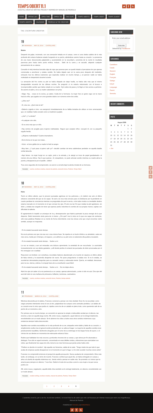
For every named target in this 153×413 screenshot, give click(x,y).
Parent (112, 90)
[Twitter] (150, 168)
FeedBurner (126, 48)
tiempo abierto (65, 278)
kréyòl (112, 84)
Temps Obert (77, 169)
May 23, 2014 (38, 45)
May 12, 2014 (38, 187)
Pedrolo (70, 169)
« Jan (111, 148)
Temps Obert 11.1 (32, 6)
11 (22, 292)
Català (112, 68)
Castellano (50, 45)
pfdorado (29, 296)
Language (113, 87)
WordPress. (85, 405)
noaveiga (28, 45)
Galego (112, 81)
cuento (32, 169)
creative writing (34, 376)
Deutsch (113, 71)
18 (22, 183)
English (112, 74)
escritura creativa (40, 169)
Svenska (113, 93)
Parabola (75, 405)
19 (22, 42)
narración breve (63, 169)
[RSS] (150, 176)
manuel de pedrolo (51, 169)
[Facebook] (150, 172)
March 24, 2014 (40, 296)
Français (113, 77)
